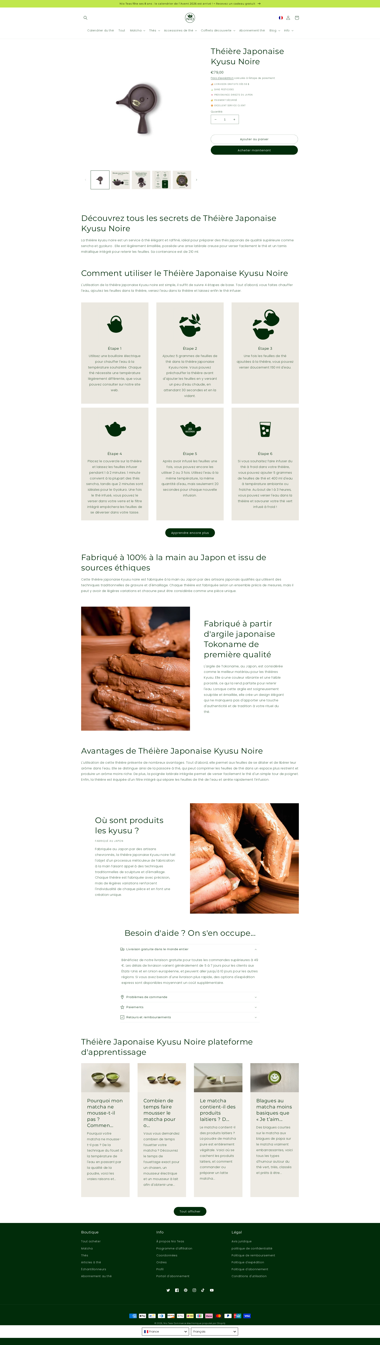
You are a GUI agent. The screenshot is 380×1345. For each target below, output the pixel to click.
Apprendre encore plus (190, 533)
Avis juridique (242, 1241)
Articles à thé (91, 1262)
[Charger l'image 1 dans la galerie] (100, 180)
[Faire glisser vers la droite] (196, 179)
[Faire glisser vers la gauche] (85, 179)
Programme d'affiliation (174, 1248)
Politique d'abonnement (250, 1269)
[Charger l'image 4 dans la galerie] (161, 180)
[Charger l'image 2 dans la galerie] (120, 180)
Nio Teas (168, 1323)
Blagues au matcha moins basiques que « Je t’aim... (274, 1110)
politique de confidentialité (252, 1248)
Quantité (216, 112)
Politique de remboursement (253, 1255)
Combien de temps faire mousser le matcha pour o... (159, 1113)
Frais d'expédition (222, 78)
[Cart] (297, 17)
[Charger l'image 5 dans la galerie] (182, 180)
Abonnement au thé (96, 1276)
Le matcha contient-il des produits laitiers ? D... (218, 1110)
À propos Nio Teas (170, 1241)
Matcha (87, 1248)
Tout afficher (190, 1211)
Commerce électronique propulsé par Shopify (199, 1323)
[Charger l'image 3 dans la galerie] (141, 180)
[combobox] (165, 1332)
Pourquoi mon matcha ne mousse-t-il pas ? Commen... (105, 1113)
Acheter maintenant (254, 150)
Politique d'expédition (248, 1262)
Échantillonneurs (93, 1269)
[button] (85, 17)
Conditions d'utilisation (249, 1276)
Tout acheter (91, 1241)
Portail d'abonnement (173, 1276)
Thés (84, 1255)
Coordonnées (167, 1255)
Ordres (161, 1262)
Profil (160, 1269)
